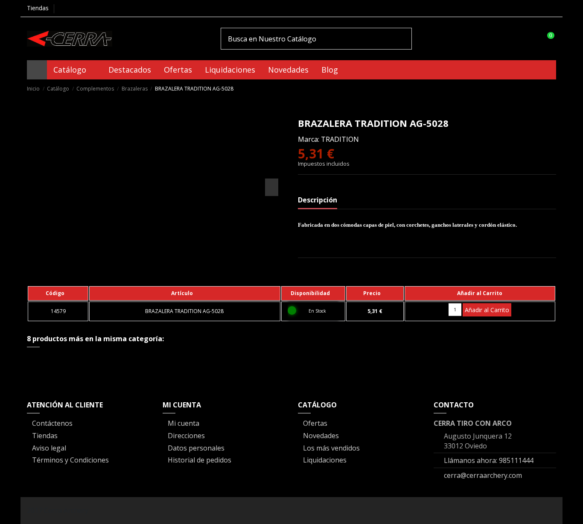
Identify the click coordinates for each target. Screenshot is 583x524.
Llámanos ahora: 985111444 (488, 460)
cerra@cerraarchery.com (483, 475)
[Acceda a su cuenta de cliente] (529, 38)
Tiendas (38, 8)
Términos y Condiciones (70, 460)
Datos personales (196, 448)
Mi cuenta (183, 423)
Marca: (308, 139)
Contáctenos (52, 423)
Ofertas (315, 423)
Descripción (317, 200)
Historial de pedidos (199, 460)
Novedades (321, 435)
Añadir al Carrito (487, 310)
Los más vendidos (331, 448)
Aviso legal (49, 448)
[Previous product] (542, 88)
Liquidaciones (325, 460)
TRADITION (340, 139)
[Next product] (552, 88)
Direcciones (186, 435)
